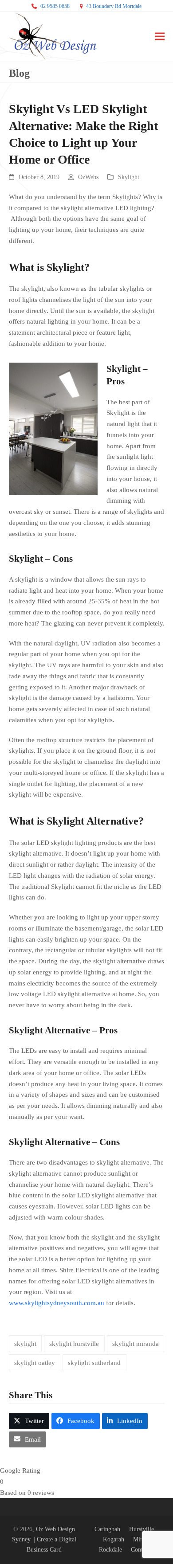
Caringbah (107, 1529)
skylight (25, 1343)
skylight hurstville (74, 1343)
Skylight (128, 177)
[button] (160, 36)
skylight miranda (135, 1343)
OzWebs (88, 177)
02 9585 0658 (55, 6)
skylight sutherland (94, 1362)
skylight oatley (34, 1362)
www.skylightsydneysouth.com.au (56, 1302)
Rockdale (110, 1549)
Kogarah (113, 1539)
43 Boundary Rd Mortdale (114, 6)
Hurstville (141, 1529)
